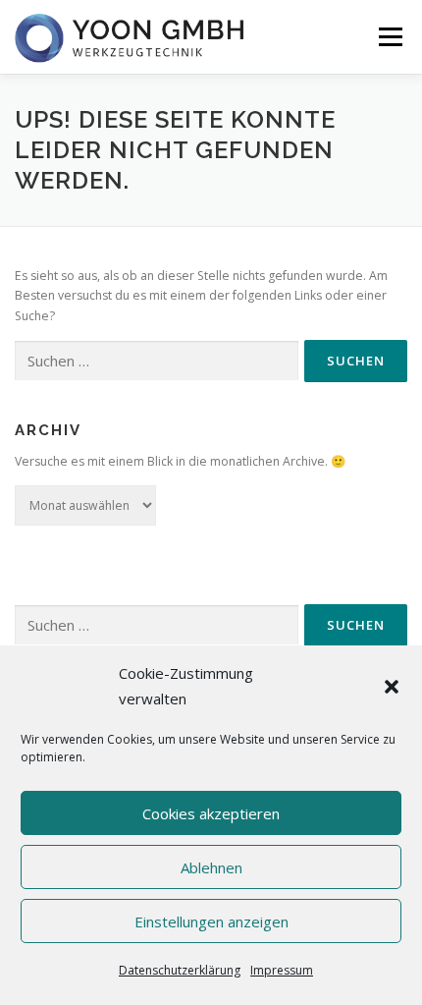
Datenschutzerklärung (179, 970)
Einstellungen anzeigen (211, 921)
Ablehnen (211, 867)
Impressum (281, 970)
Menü (389, 36)
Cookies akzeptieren (211, 813)
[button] (391, 687)
